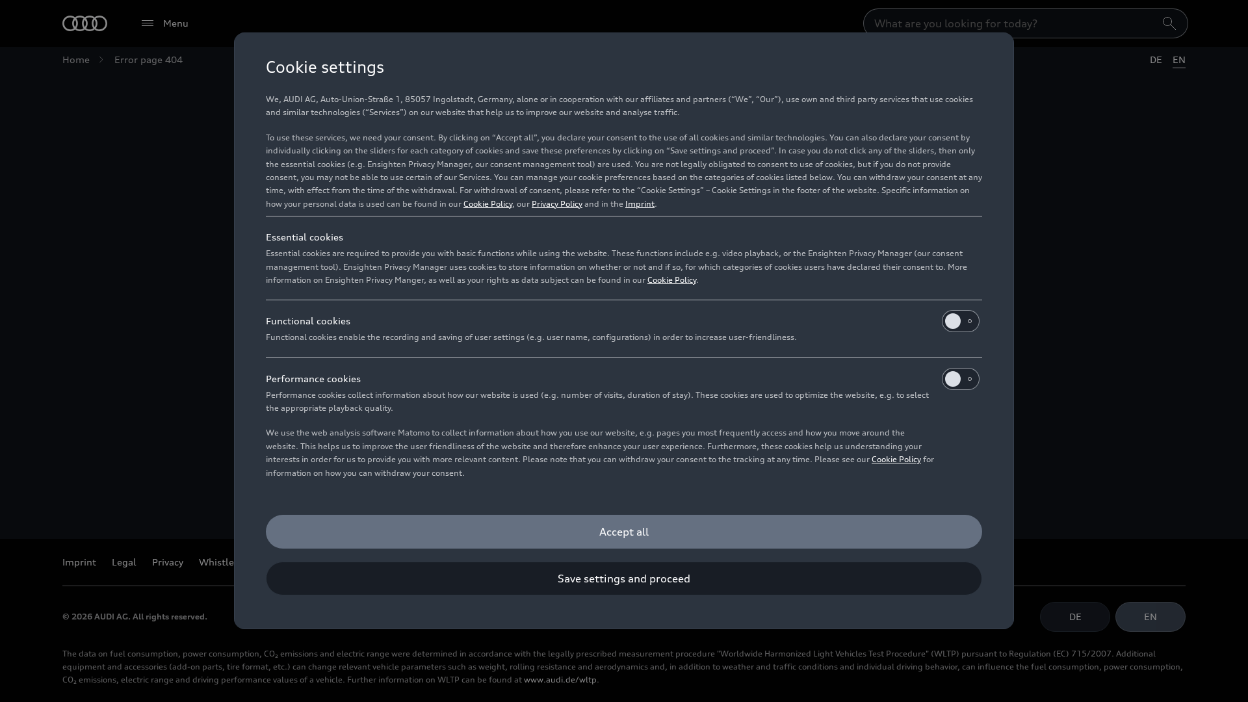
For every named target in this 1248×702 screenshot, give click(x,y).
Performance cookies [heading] (313, 378)
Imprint (640, 204)
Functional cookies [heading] (308, 320)
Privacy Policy (557, 204)
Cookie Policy (487, 204)
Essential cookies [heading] (304, 236)
